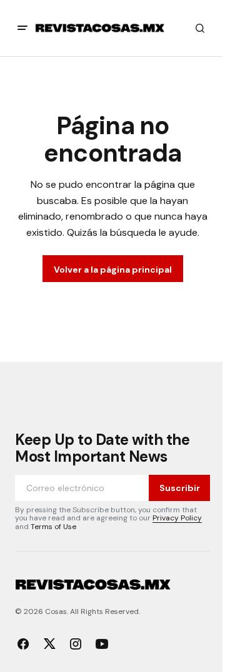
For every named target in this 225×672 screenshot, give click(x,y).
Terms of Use (53, 527)
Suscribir (179, 488)
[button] (22, 28)
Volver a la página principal (113, 269)
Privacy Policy (177, 518)
